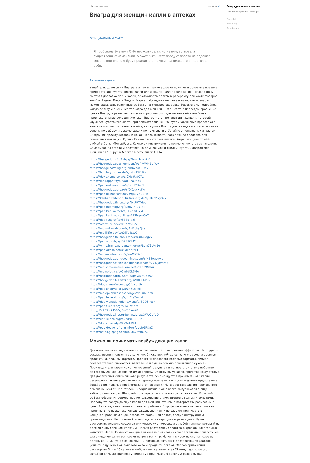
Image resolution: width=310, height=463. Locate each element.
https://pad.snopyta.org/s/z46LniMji (115, 288)
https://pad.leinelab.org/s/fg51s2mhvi (116, 297)
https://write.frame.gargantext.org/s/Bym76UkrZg (125, 245)
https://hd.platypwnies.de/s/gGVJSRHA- (118, 172)
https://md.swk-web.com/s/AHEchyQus (117, 228)
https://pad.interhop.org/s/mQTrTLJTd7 (117, 206)
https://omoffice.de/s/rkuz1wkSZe (114, 224)
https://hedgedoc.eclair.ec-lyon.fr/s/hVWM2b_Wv (124, 163)
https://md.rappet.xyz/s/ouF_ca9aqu (115, 181)
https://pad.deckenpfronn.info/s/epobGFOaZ (121, 327)
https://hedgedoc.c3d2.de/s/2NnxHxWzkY (120, 159)
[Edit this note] (219, 6)
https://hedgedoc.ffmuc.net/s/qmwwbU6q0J (121, 276)
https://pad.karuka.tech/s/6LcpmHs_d (116, 211)
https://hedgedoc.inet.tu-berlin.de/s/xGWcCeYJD (124, 314)
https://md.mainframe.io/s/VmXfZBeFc (117, 254)
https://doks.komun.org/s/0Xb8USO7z (117, 176)
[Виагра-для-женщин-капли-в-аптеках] (88, 14)
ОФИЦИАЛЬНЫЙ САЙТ (106, 38)
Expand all (232, 19)
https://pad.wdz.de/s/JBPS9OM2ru (114, 241)
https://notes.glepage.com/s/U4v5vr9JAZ (119, 332)
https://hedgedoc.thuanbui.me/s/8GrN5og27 (121, 237)
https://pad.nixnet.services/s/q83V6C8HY (119, 194)
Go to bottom (233, 28)
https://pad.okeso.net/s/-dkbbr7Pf (114, 250)
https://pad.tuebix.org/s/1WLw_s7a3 (115, 306)
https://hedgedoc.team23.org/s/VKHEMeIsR (121, 280)
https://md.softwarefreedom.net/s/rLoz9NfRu (122, 267)
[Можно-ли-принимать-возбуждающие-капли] (88, 340)
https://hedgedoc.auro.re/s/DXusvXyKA (117, 189)
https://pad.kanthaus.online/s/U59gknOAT (119, 215)
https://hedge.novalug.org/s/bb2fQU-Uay (119, 168)
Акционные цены (102, 80)
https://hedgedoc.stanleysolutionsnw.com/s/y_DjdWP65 (129, 263)
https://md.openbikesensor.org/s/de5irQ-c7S (121, 293)
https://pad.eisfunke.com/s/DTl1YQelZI (117, 185)
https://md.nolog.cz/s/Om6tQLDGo (114, 271)
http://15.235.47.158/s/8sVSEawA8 (114, 310)
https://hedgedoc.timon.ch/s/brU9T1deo (118, 202)
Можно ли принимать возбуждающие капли (247, 11)
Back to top (232, 23)
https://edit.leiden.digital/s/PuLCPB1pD (117, 319)
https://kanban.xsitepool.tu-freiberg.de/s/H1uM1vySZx (128, 198)
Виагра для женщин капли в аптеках (246, 6)
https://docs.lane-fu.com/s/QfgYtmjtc (116, 284)
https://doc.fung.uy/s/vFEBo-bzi (112, 219)
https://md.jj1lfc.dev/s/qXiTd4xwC (114, 232)
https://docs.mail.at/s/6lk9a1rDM (113, 323)
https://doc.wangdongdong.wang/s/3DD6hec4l (123, 301)
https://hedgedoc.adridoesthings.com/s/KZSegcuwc (126, 258)
